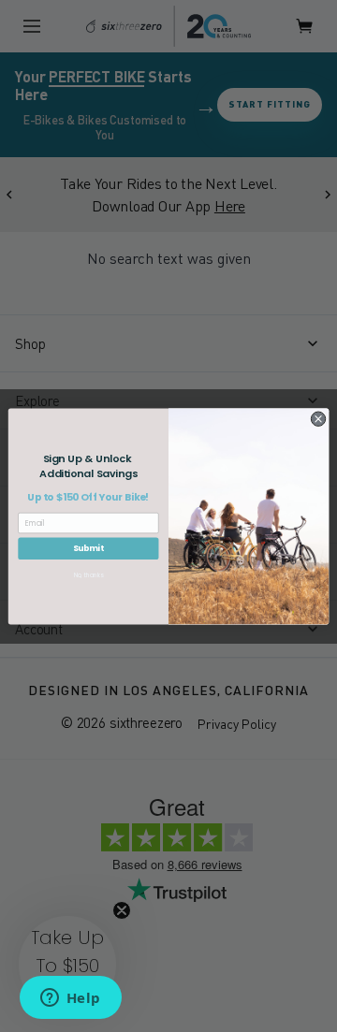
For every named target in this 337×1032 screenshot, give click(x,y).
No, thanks (89, 575)
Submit (88, 547)
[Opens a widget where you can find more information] (70, 999)
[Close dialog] (318, 419)
